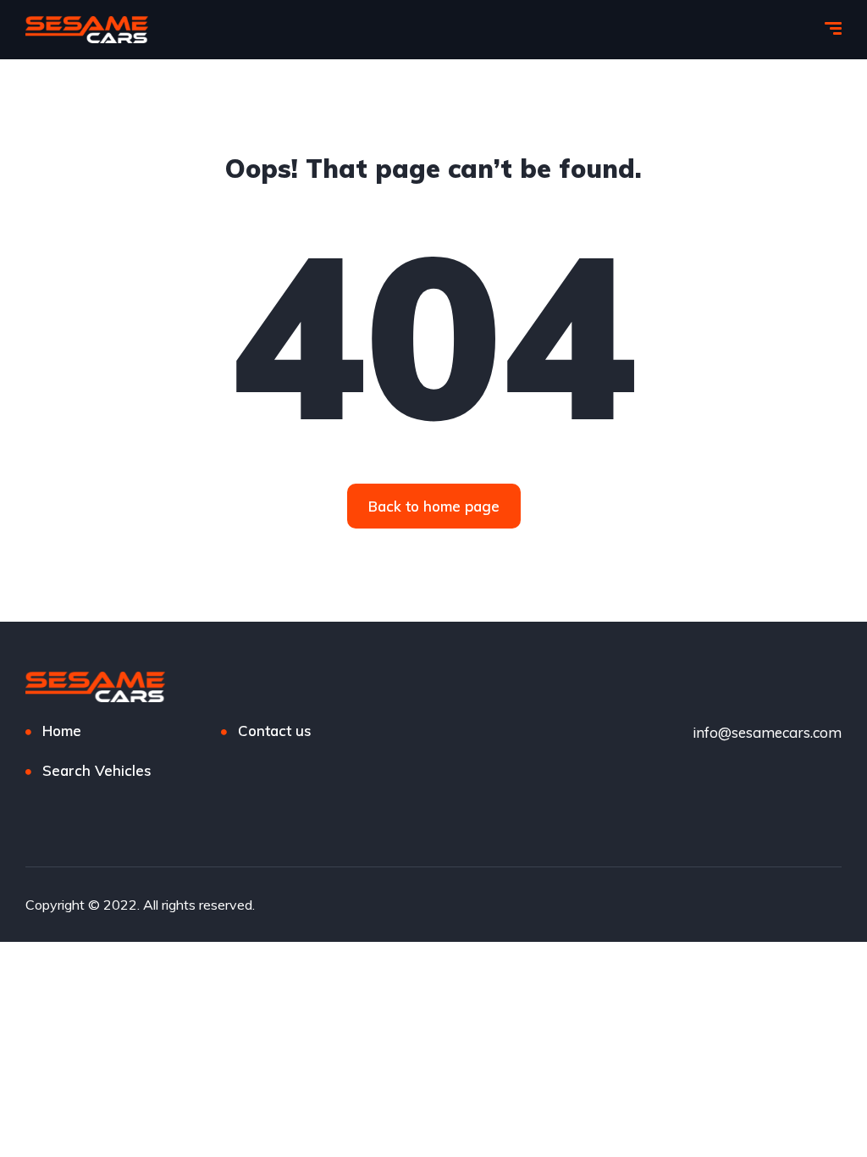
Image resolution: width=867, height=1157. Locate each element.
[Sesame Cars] (86, 29)
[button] (434, 506)
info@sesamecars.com (767, 732)
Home (61, 730)
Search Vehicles (97, 770)
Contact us (275, 730)
